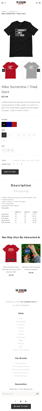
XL (19, 135)
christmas (16, 160)
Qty (3, 146)
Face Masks (21, 337)
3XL (29, 135)
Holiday (21, 328)
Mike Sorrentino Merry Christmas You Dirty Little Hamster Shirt (11, 269)
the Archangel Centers (21, 366)
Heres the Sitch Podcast (21, 370)
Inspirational (21, 322)
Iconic (21, 318)
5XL (4, 140)
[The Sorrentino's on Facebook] (16, 401)
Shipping (21, 191)
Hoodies (21, 334)
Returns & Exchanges (21, 350)
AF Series (21, 325)
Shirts (21, 331)
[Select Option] (8, 259)
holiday (23, 160)
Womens (21, 344)
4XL (34, 135)
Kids (21, 347)
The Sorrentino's (28, 302)
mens (28, 160)
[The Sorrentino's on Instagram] (26, 401)
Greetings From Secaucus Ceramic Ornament (31, 268)
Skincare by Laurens (21, 373)
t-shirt (37, 160)
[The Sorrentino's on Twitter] (21, 401)
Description (21, 185)
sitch (33, 160)
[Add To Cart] (28, 259)
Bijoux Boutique (21, 376)
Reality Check (21, 363)
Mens (21, 340)
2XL (24, 135)
